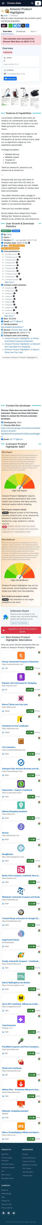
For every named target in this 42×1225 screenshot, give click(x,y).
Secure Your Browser (19, 623)
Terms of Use (6, 1204)
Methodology (6, 1193)
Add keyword (27, 1175)
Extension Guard (7, 1164)
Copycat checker (28, 1161)
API (2, 1171)
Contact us (5, 1201)
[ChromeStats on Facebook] (9, 1213)
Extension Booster (8, 1168)
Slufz (6, 15)
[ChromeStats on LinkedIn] (3, 1213)
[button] (3, 3)
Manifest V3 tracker (29, 1165)
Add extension (27, 1172)
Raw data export (7, 1178)
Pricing (25, 1154)
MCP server (5, 1175)
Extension (14, 15)
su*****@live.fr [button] (16, 321)
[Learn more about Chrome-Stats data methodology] (30, 330)
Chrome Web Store (19, 330)
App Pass (4, 1154)
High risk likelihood (10, 248)
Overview (7, 31)
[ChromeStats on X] (14, 1213)
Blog (3, 1197)
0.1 (13, 240)
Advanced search (29, 1158)
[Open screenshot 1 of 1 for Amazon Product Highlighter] (20, 96)
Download (20, 31)
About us (4, 1190)
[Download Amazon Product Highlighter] (21, 75)
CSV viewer (26, 1168)
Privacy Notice (6, 1208)
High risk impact (17, 245)
